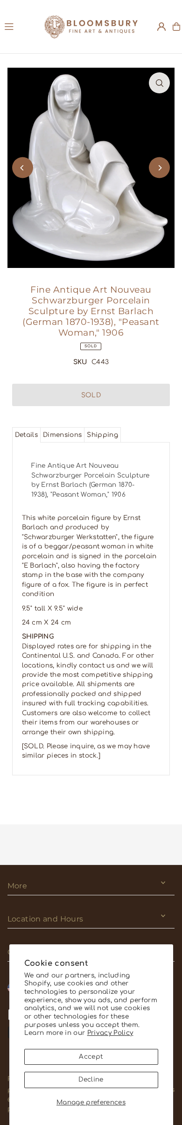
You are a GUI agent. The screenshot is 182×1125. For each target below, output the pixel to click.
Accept (91, 1056)
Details (26, 434)
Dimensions (62, 434)
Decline (90, 1079)
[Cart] (176, 26)
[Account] (161, 26)
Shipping (102, 434)
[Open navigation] (20, 26)
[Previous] (22, 167)
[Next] (159, 167)
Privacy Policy (110, 1032)
